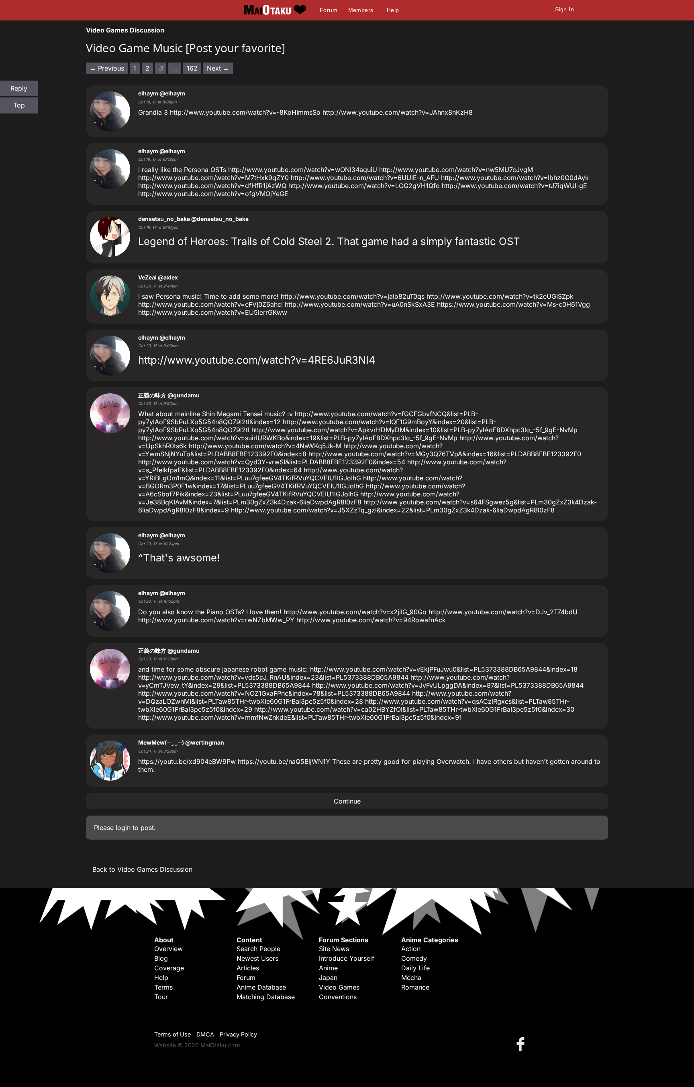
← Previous (107, 68)
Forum (328, 10)
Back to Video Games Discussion (142, 869)
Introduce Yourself (346, 958)
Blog (161, 958)
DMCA (205, 1034)
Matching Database (266, 997)
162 (192, 68)
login (123, 828)
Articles (248, 968)
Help (393, 10)
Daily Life (415, 968)
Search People (258, 949)
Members (361, 10)
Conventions (338, 997)
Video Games (339, 987)
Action (410, 949)
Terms (163, 987)
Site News (334, 949)
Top (19, 105)
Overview (168, 949)
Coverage (169, 968)
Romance (415, 987)
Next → (218, 68)
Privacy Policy (238, 1034)
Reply (18, 88)
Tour (161, 997)
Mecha (411, 978)
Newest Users (257, 958)
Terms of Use (172, 1034)
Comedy (414, 958)
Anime (328, 968)
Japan (328, 978)
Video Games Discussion (125, 30)
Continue (347, 801)
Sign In (564, 9)
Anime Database (261, 987)
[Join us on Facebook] (522, 1044)
